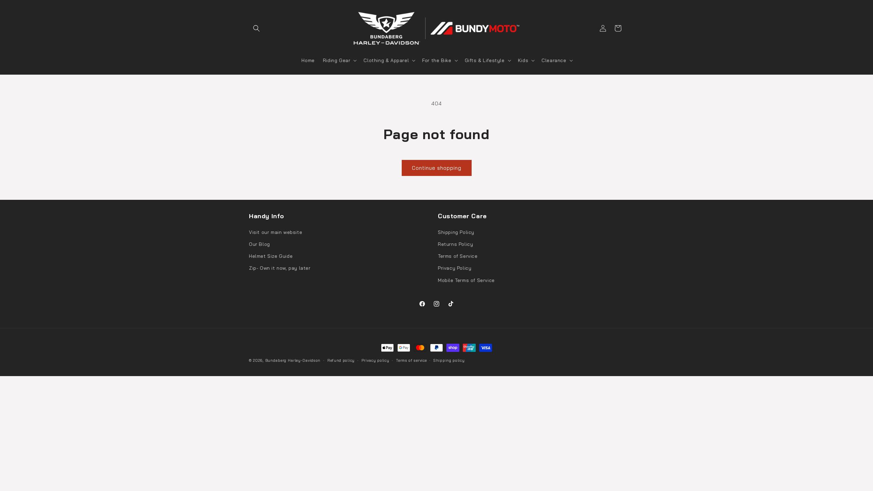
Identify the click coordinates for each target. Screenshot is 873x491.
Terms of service (411, 360)
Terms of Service (458, 256)
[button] (256, 28)
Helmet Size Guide (271, 256)
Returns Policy (455, 244)
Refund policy (341, 360)
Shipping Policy (456, 232)
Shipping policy (449, 360)
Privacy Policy (454, 268)
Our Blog (259, 244)
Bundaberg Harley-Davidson (293, 360)
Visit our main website (275, 232)
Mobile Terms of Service (466, 280)
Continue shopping (436, 168)
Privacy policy (375, 360)
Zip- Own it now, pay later (280, 268)
